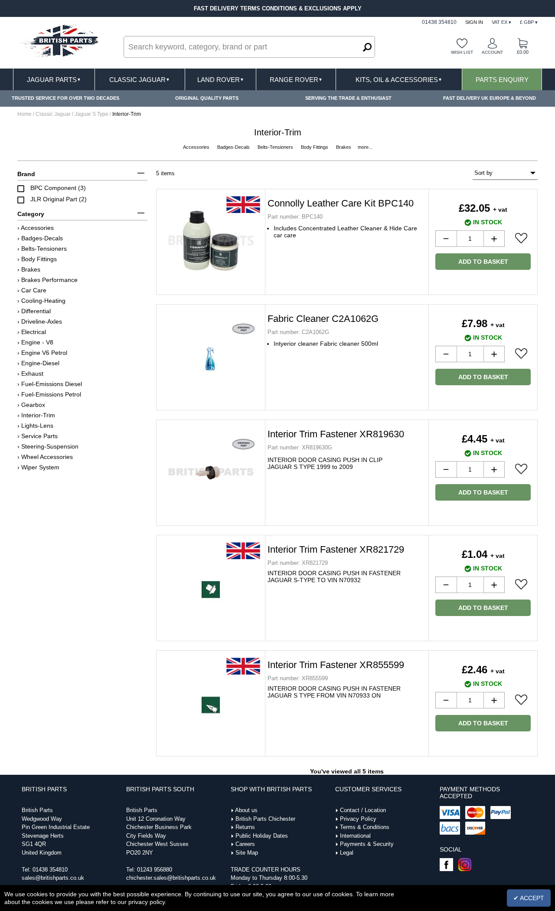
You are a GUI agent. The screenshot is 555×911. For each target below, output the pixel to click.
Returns (245, 827)
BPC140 (295, 216)
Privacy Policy (358, 819)
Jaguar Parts (54, 79)
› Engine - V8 (35, 342)
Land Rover (220, 79)
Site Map (246, 852)
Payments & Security (367, 844)
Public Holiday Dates (261, 835)
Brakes (344, 147)
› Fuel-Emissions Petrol (49, 394)
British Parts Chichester (265, 819)
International (355, 835)
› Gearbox (31, 404)
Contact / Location (363, 810)
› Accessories (35, 227)
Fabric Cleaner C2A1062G (323, 318)
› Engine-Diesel (38, 363)
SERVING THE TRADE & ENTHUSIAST (348, 98)
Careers (245, 844)
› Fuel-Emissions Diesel (49, 383)
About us (246, 810)
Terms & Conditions (364, 827)
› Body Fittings (37, 259)
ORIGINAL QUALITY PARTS (206, 98)
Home (24, 114)
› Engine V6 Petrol (42, 352)
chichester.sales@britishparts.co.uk (171, 878)
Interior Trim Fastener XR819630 (336, 434)
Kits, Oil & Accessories (399, 79)
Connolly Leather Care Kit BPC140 (341, 203)
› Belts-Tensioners (42, 248)
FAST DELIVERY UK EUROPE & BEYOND (489, 98)
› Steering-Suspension (47, 446)
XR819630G (300, 447)
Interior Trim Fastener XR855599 (336, 664)
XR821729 (298, 563)
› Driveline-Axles (39, 321)
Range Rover (296, 79)
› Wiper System (38, 467)
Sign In (474, 22)
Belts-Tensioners (276, 147)
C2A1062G (298, 332)
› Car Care (31, 290)
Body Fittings (315, 147)
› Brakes (28, 269)
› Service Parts (37, 436)
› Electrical (31, 331)
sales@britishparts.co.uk (53, 878)
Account (492, 52)
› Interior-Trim (36, 415)
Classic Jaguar (139, 79)
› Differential (34, 311)
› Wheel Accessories (45, 456)
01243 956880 (154, 869)
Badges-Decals (234, 147)
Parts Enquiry (502, 79)
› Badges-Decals (40, 238)
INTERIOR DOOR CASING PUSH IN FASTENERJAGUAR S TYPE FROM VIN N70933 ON (334, 692)
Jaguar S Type (91, 114)
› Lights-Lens (35, 425)
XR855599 (298, 678)
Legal (346, 852)
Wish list (462, 52)
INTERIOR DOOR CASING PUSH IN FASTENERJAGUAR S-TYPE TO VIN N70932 (334, 576)
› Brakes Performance (47, 279)
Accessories (197, 147)
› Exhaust (30, 373)
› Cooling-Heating (41, 300)
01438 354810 (50, 869)
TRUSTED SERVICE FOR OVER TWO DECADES (65, 98)
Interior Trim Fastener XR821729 (336, 549)
